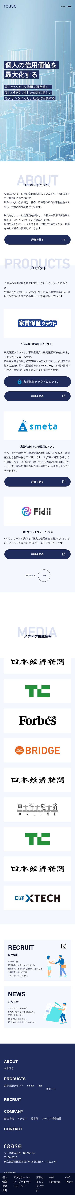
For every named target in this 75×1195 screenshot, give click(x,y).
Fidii (40, 1085)
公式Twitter (69, 1179)
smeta (30, 1085)
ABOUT (11, 1061)
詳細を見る (37, 239)
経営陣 (34, 1118)
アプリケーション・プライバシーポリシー (22, 1181)
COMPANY (13, 1111)
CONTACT (13, 1129)
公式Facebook (54, 1179)
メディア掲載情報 (51, 1118)
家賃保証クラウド (14, 1085)
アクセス (22, 1118)
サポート (51, 1089)
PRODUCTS (15, 1079)
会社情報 (9, 1118)
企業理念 (9, 1068)
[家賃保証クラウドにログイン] (37, 381)
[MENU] (69, 6)
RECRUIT (12, 1099)
